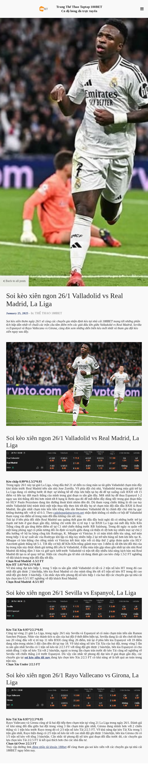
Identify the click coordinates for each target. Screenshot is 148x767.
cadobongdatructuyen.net (68, 512)
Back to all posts (16, 281)
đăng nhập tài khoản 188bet (48, 747)
